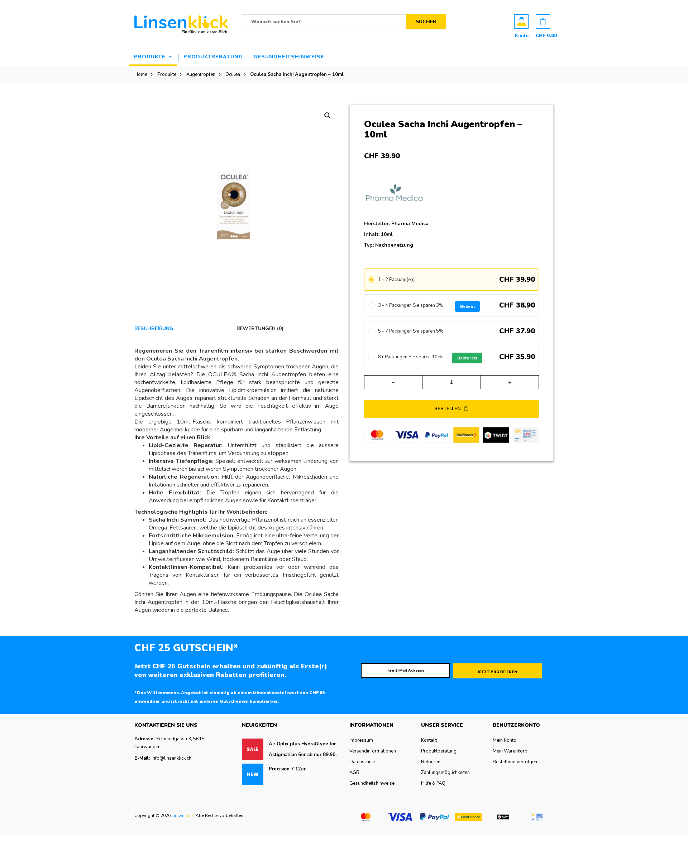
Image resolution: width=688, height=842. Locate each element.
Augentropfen (200, 74)
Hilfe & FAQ (433, 783)
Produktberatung (213, 56)
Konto (521, 21)
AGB (354, 772)
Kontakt (429, 740)
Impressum (361, 740)
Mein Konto (504, 740)
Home (140, 74)
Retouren (430, 762)
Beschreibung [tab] (153, 328)
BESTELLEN (448, 409)
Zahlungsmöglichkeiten (445, 772)
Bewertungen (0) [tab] (259, 328)
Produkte (150, 56)
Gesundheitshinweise (288, 56)
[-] (393, 382)
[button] (327, 115)
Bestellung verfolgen (515, 762)
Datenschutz (362, 762)
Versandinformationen (372, 751)
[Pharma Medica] (398, 194)
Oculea (232, 74)
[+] (510, 382)
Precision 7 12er (287, 769)
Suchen (426, 21)
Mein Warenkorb (510, 751)
